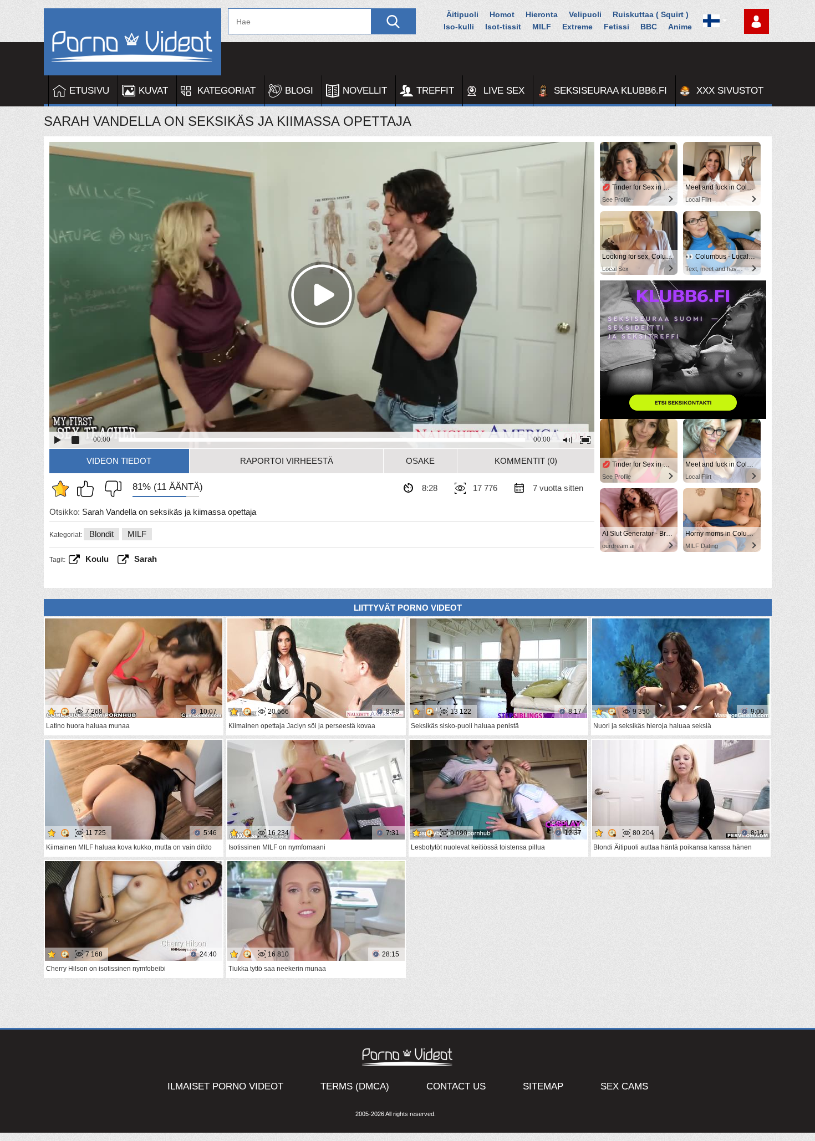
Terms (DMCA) (354, 1086)
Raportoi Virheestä (286, 460)
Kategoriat (226, 90)
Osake (420, 460)
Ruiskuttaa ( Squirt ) (651, 14)
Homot (502, 14)
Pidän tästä (88, 488)
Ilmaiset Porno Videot (225, 1086)
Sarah (145, 559)
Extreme (577, 26)
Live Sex (503, 90)
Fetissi (616, 26)
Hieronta (542, 14)
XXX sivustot (729, 90)
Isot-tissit (503, 26)
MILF (541, 26)
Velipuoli (585, 14)
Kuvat (153, 90)
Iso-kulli (459, 26)
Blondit (101, 534)
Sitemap (543, 1086)
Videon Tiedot (118, 460)
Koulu (97, 559)
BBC (648, 26)
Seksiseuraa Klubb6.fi (610, 90)
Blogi (299, 90)
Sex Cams (624, 1086)
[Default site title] (132, 41)
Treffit (435, 90)
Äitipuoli (462, 14)
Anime (680, 26)
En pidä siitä (110, 488)
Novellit (365, 90)
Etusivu (89, 90)
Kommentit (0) (526, 460)
